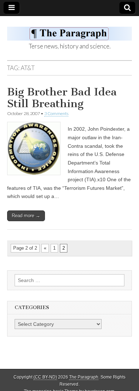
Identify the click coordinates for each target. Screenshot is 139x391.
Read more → (26, 215)
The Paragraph (83, 377)
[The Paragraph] (69, 29)
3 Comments (56, 113)
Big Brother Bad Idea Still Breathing (62, 97)
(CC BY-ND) (45, 377)
